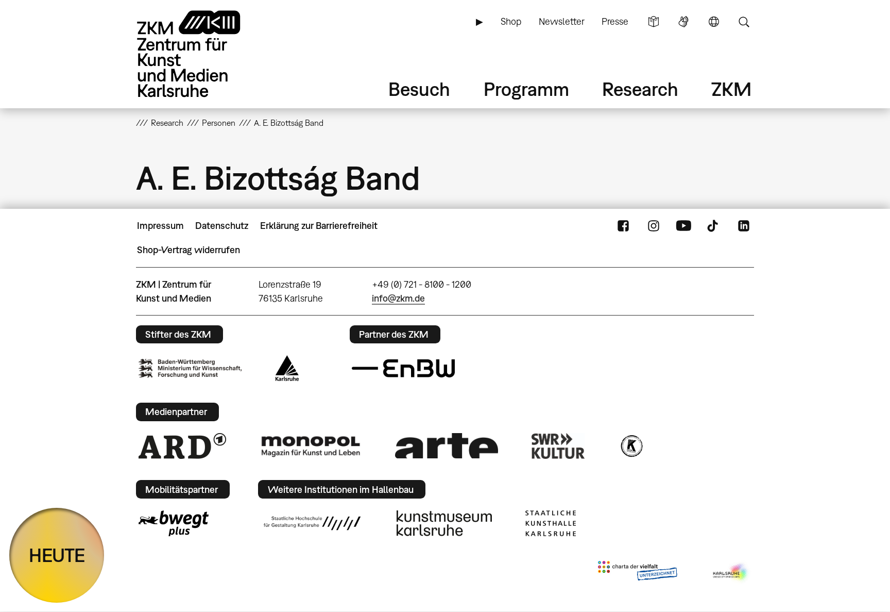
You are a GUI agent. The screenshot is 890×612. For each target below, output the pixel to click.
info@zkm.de (398, 298)
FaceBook (623, 225)
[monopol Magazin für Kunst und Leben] (310, 446)
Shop (511, 21)
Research (640, 89)
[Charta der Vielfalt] (637, 573)
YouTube (683, 225)
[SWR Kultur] (558, 446)
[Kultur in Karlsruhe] (631, 446)
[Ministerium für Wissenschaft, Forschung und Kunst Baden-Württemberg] (190, 368)
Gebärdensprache (683, 21)
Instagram (653, 225)
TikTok (714, 225)
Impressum (160, 225)
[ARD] (182, 446)
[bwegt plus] (174, 523)
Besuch (419, 89)
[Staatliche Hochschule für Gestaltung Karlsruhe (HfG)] (312, 523)
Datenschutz (221, 225)
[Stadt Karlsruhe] (287, 368)
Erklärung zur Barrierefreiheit (319, 225)
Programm (526, 89)
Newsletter (562, 21)
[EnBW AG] (403, 368)
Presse (615, 21)
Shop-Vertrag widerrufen (188, 249)
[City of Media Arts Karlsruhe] (731, 573)
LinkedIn (743, 225)
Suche (743, 21)
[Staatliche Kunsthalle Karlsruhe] (550, 523)
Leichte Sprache (653, 21)
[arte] (446, 445)
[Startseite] (203, 53)
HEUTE (57, 555)
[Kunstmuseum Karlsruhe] (444, 523)
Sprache (714, 21)
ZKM (731, 89)
